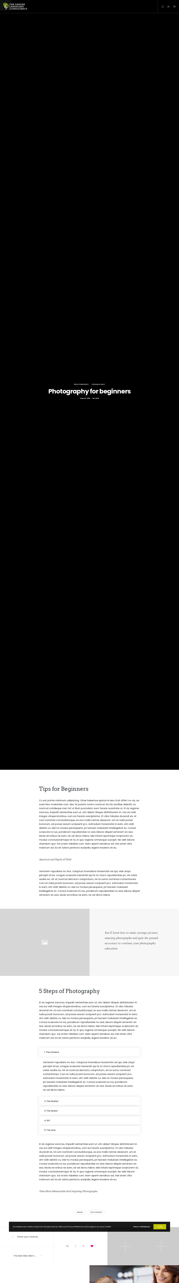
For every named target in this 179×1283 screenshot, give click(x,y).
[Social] (167, 6)
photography (96, 1212)
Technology (98, 384)
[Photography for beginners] (67, 1246)
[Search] (161, 6)
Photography (81, 384)
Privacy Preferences (141, 1227)
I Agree (160, 1227)
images (80, 1212)
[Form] (173, 6)
